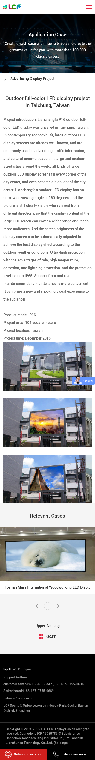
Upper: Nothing (47, 626)
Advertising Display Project (32, 79)
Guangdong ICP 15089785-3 (40, 733)
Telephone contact (75, 754)
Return (50, 636)
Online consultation (28, 754)
